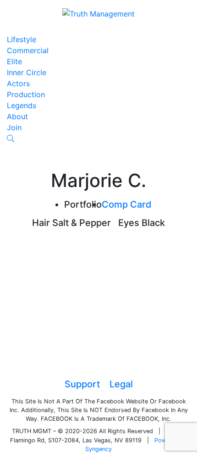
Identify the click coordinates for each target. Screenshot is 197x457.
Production (26, 94)
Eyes (128, 222)
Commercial (28, 50)
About (17, 116)
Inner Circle (26, 72)
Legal (121, 384)
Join (14, 127)
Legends (21, 105)
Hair (41, 222)
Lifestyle (21, 39)
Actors (18, 83)
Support (82, 384)
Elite (14, 61)
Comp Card (127, 204)
